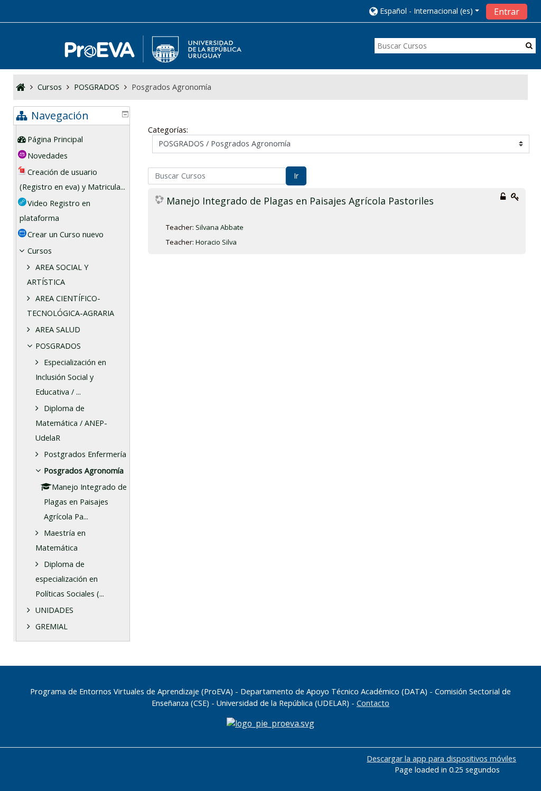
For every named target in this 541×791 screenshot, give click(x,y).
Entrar (506, 11)
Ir (296, 176)
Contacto (373, 703)
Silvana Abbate (219, 227)
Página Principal (55, 139)
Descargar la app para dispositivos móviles (441, 758)
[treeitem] (73, 139)
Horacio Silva (216, 242)
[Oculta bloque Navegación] (125, 114)
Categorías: (168, 130)
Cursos (39, 251)
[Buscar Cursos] (529, 45)
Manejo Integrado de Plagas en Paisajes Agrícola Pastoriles (300, 201)
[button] (424, 11)
